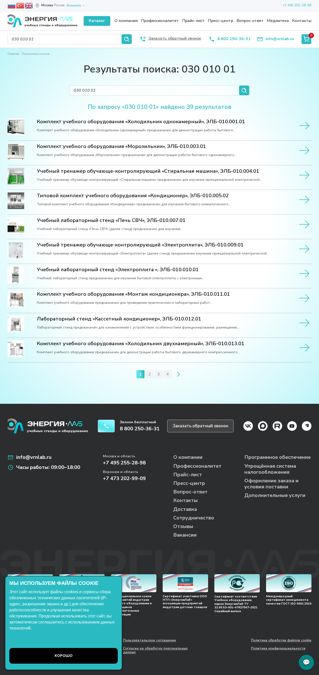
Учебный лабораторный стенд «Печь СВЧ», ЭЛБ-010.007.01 (111, 220)
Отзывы (183, 526)
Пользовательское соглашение (149, 641)
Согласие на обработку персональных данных (155, 651)
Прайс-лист (193, 20)
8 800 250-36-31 (234, 39)
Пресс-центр (220, 20)
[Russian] (12, 5)
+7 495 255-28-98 (297, 5)
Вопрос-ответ (250, 20)
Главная (13, 54)
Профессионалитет (160, 20)
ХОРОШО (63, 655)
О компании (126, 20)
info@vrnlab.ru (280, 39)
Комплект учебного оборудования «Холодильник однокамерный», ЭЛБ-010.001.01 (141, 121)
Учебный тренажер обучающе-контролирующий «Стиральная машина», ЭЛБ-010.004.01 (148, 171)
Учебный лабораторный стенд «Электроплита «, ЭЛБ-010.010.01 (118, 269)
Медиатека (278, 20)
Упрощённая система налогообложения (270, 469)
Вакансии (185, 535)
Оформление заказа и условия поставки (271, 483)
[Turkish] (20, 5)
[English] (29, 5)
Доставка (185, 509)
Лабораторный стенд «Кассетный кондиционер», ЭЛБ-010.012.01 (119, 319)
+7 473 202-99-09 (124, 478)
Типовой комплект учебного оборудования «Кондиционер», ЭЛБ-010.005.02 (133, 195)
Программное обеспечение (277, 457)
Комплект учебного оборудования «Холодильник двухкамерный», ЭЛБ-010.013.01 (140, 343)
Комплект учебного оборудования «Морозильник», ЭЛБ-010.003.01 (121, 146)
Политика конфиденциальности (278, 649)
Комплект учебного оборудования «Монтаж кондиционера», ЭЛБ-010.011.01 (133, 294)
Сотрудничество (193, 517)
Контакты (301, 20)
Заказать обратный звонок (200, 426)
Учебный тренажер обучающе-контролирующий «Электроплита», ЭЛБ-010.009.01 (140, 245)
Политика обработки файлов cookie (281, 641)
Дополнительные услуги (274, 495)
